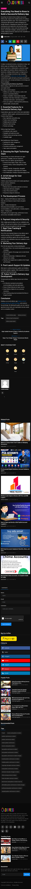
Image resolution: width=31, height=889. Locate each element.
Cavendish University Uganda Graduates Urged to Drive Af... (19, 690)
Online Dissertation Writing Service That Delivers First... (20, 682)
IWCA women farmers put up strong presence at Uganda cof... (20, 698)
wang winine (3, 446)
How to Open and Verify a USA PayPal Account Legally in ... (14, 523)
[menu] (2, 2)
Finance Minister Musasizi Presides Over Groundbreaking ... (21, 714)
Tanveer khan (15, 859)
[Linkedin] (2, 831)
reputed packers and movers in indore (10, 791)
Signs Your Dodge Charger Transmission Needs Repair (15, 338)
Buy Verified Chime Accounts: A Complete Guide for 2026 (14, 576)
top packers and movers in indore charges (11, 755)
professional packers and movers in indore (12, 788)
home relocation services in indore (10, 778)
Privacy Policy (15, 885)
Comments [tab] (4, 587)
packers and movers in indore (9, 736)
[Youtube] (15, 827)
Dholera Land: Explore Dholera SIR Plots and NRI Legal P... (14, 496)
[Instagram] (10, 827)
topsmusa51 (3, 472)
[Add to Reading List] (25, 41)
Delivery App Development (12, 318)
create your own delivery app (18, 76)
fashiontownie (15, 850)
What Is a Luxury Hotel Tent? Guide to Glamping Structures (14, 443)
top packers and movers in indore (9, 749)
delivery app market (10, 321)
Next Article (15, 336)
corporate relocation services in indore (11, 765)
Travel (3, 733)
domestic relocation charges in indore (10, 772)
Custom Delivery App (11, 315)
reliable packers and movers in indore (10, 762)
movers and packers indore (8, 746)
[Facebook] (2, 827)
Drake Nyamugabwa (16, 692)
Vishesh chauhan (4, 499)
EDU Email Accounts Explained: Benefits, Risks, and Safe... (15, 549)
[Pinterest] (23, 827)
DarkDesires (14, 709)
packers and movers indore (8, 739)
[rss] (6, 831)
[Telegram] (19, 827)
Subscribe (26, 874)
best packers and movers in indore (10, 752)
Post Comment (6, 624)
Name (2, 592)
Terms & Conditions (6, 885)
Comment (3, 605)
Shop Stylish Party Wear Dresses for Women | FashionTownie (20, 848)
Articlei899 (14, 842)
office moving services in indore (9, 775)
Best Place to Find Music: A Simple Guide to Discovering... (20, 839)
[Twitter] (6, 827)
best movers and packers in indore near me (12, 781)
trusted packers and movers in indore (10, 759)
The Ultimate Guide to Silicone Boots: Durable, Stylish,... (20, 856)
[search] (29, 2)
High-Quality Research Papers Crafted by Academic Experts (15, 332)
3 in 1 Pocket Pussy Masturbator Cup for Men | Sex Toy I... (20, 706)
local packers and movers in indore (10, 768)
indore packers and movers (8, 742)
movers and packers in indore (14, 733)
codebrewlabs (5, 389)
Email (2, 599)
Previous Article (16, 329)
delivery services (22, 315)
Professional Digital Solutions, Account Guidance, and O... (15, 470)
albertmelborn (15, 684)
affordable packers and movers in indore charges (13, 785)
